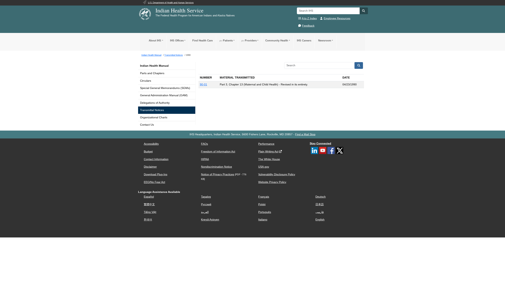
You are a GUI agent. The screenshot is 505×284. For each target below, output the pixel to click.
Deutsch (320, 196)
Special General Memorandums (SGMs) (165, 88)
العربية (205, 212)
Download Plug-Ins (155, 174)
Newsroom (324, 40)
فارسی (319, 212)
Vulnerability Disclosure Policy (276, 174)
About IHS (155, 40)
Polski (262, 204)
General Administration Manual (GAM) (164, 95)
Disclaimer (150, 166)
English (320, 219)
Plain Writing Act (268, 151)
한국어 (148, 219)
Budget (148, 151)
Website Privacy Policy (272, 182)
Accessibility (151, 143)
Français (263, 196)
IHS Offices (177, 40)
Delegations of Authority (155, 102)
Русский (206, 204)
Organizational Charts (153, 117)
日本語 (319, 204)
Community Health (276, 40)
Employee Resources (337, 18)
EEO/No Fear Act (154, 182)
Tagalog (206, 196)
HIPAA (205, 159)
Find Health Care (202, 40)
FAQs (204, 143)
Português (264, 212)
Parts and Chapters (152, 73)
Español (149, 196)
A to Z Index (309, 18)
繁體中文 (149, 204)
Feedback (308, 25)
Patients (226, 40)
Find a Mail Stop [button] (305, 134)
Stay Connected (320, 143)
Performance (266, 143)
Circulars (145, 80)
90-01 (203, 84)
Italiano (262, 219)
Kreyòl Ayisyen (210, 219)
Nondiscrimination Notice (216, 166)
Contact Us (147, 124)
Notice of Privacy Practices (217, 174)
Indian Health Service (179, 10)
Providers (249, 40)
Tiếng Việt (150, 212)
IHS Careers (304, 40)
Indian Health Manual (154, 65)
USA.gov (263, 166)
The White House (269, 159)
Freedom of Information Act (218, 151)
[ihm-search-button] (358, 65)
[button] (364, 11)
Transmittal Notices (152, 110)
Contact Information (156, 159)
